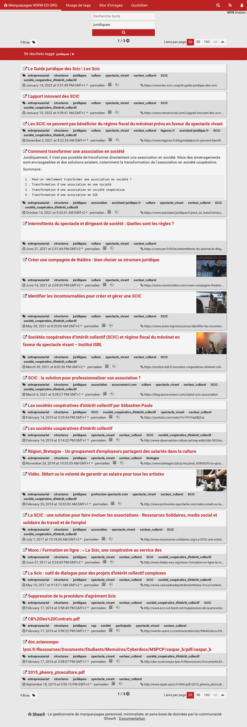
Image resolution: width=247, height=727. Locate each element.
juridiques (62, 54)
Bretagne (152, 458)
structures (61, 75)
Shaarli (39, 714)
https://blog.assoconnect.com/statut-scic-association (181, 394)
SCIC (164, 75)
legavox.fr (168, 130)
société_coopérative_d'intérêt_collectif (50, 80)
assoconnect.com (124, 384)
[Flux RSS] (230, 5)
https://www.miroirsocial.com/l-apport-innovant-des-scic (182, 113)
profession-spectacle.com (109, 494)
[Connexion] (242, 5)
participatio (123, 625)
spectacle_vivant (117, 75)
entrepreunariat (38, 75)
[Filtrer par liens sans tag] (33, 42)
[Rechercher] (218, 5)
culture (96, 75)
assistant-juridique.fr (194, 130)
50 (198, 42)
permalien (65, 85)
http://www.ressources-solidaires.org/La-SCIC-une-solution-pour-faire (191, 539)
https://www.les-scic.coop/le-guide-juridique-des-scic (180, 85)
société (106, 625)
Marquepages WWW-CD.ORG (32, 5)
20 (190, 42)
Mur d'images (111, 5)
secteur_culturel (145, 75)
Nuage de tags (78, 5)
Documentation (132, 718)
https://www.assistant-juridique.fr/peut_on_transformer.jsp (184, 212)
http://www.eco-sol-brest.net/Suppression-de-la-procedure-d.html (188, 608)
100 (207, 42)
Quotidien (139, 5)
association (99, 203)
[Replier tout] (222, 42)
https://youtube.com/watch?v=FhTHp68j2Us (174, 417)
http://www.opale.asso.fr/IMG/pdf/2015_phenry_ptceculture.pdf (187, 684)
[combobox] (123, 24)
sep (93, 625)
